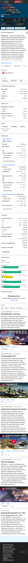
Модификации (6, 251)
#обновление (14, 346)
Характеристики (7, 65)
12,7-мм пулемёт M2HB (8, 164)
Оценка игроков (17, 65)
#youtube (8, 346)
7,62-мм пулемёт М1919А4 (9, 194)
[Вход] (26, 1)
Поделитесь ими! (14, 300)
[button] (27, 33)
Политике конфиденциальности (8, 559)
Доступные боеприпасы (9, 161)
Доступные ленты (7, 190)
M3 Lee (19, 43)
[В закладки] (13, 349)
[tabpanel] (14, 175)
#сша (2, 452)
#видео (3, 346)
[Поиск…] (23, 1)
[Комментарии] (10, 349)
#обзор (13, 399)
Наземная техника (15, 450)
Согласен (23, 552)
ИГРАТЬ (18, 1)
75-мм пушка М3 (6, 139)
